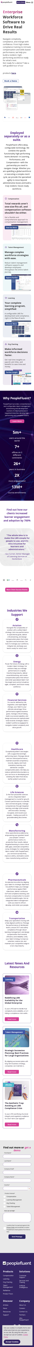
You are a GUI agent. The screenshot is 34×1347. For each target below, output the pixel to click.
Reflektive (6, 1290)
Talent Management (8, 1286)
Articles (5, 1305)
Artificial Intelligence (23, 1286)
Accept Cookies (12, 1342)
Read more (12, 1019)
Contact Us (23, 1312)
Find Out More (11, 228)
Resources (7, 1312)
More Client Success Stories (17, 590)
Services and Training (24, 1281)
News (5, 1308)
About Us (22, 1305)
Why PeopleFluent (24, 1319)
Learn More (17, 421)
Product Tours (8, 1294)
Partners (22, 1315)
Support (6, 1315)
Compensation (8, 1276)
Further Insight (12, 372)
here (13, 73)
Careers (22, 1308)
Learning (6, 1279)
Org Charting (7, 1282)
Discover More (11, 324)
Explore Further (12, 278)
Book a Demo (21, 2)
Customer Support (22, 1276)
